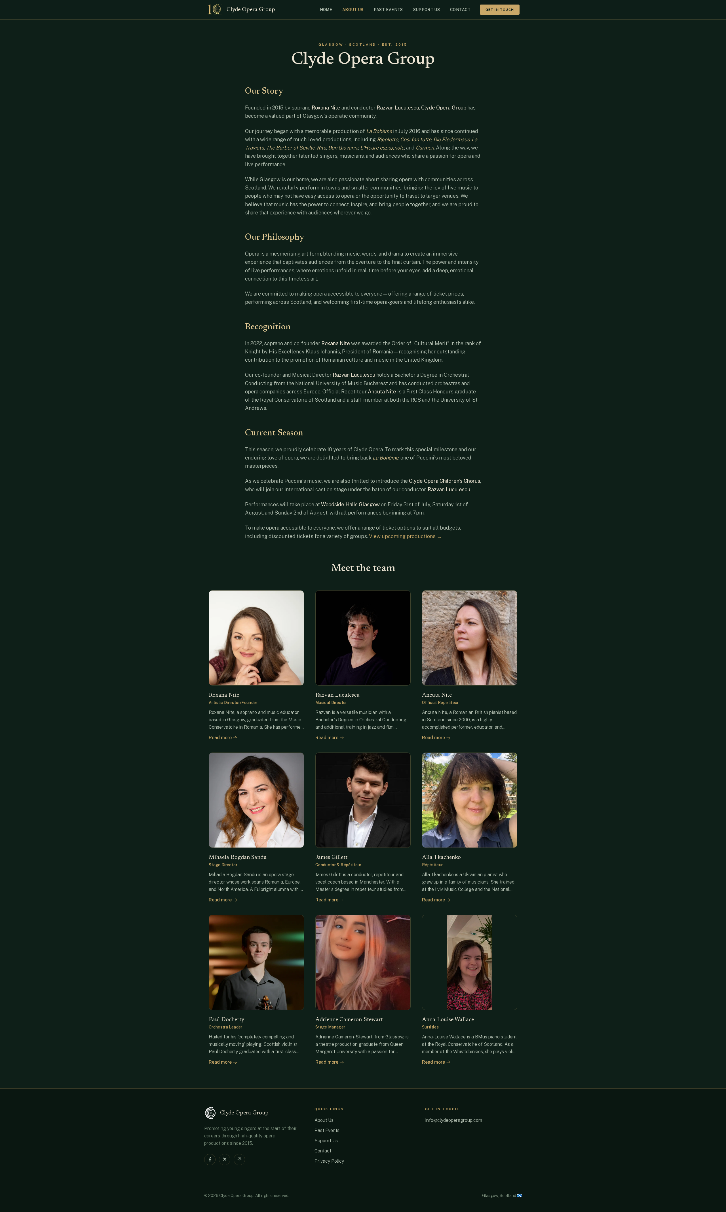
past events (388, 9)
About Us (324, 1120)
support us (426, 9)
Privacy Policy (329, 1161)
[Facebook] (210, 1159)
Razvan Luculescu (398, 108)
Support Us (326, 1140)
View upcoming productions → (405, 536)
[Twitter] (224, 1159)
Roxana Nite (326, 108)
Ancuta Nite (382, 392)
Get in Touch (500, 10)
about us (353, 9)
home (326, 9)
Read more (220, 737)
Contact (323, 1151)
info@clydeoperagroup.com (453, 1120)
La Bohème (385, 458)
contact (460, 9)
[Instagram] (239, 1159)
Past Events (327, 1130)
